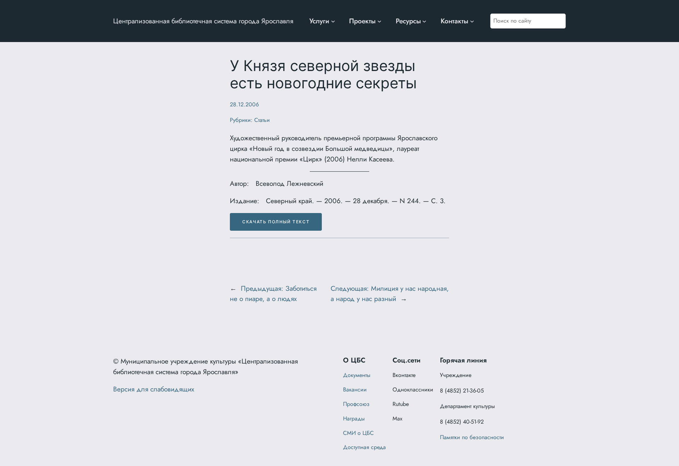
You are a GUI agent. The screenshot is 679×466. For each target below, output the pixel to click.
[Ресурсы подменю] (424, 21)
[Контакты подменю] (472, 21)
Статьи (262, 120)
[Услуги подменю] (333, 21)
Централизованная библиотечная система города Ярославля (203, 21)
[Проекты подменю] (379, 21)
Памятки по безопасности (472, 437)
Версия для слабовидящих (153, 389)
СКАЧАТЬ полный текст (275, 221)
